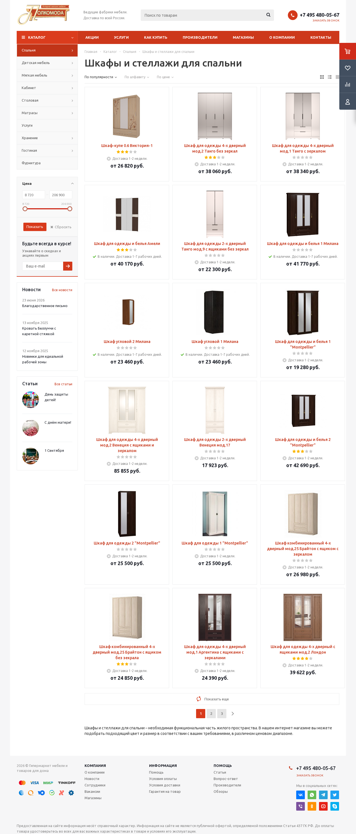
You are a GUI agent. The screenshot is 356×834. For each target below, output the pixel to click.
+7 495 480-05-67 (319, 14)
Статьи (220, 772)
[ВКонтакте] (300, 795)
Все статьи (63, 384)
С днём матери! (57, 422)
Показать (34, 227)
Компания (95, 765)
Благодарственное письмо (45, 306)
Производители (200, 37)
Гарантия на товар (165, 791)
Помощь (223, 765)
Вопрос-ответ (226, 779)
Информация (163, 765)
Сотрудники (95, 785)
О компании (282, 37)
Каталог (37, 37)
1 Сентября (54, 450)
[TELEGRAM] (323, 795)
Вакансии (92, 791)
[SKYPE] (334, 806)
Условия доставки (164, 785)
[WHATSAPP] (312, 795)
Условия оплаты (163, 779)
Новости (92, 779)
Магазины (243, 37)
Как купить (155, 37)
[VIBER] (300, 806)
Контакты (320, 37)
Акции (92, 37)
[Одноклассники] (312, 806)
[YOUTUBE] (323, 806)
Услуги (121, 37)
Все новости (62, 290)
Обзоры (221, 791)
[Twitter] (334, 795)
